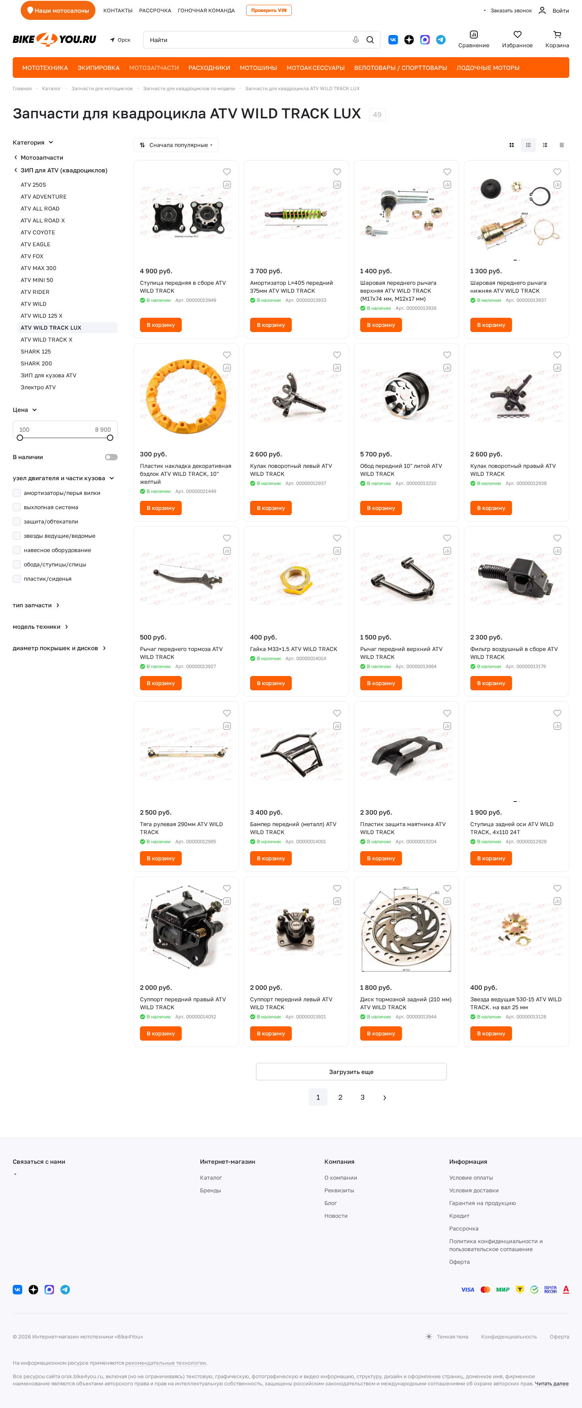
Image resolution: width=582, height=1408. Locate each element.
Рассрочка (464, 1228)
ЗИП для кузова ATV (48, 375)
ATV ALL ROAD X (43, 220)
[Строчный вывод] (545, 145)
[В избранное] (227, 172)
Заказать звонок (511, 10)
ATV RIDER (35, 291)
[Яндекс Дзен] (409, 39)
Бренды (210, 1190)
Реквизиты (339, 1190)
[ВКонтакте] (393, 39)
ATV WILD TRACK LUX (51, 327)
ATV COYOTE (38, 232)
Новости (336, 1215)
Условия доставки (474, 1190)
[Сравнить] (227, 185)
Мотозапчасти (42, 157)
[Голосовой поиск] (356, 40)
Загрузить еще (351, 1071)
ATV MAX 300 (38, 268)
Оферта (459, 1261)
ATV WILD (34, 303)
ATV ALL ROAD (40, 208)
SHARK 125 (36, 351)
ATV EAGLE (35, 244)
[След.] (384, 1097)
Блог (330, 1202)
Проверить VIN (269, 10)
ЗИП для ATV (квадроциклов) (64, 170)
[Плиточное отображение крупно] (511, 145)
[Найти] (370, 39)
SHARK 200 (36, 363)
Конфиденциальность (509, 1336)
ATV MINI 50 (37, 279)
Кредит (459, 1215)
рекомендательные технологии (165, 1363)
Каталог (211, 1177)
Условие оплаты (471, 1177)
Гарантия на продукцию (482, 1202)
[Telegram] (441, 39)
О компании (340, 1177)
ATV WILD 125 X (41, 315)
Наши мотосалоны (62, 10)
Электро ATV (38, 387)
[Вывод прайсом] (561, 145)
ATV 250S (33, 184)
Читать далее (552, 1383)
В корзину (161, 324)
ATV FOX (32, 256)
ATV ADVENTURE (44, 196)
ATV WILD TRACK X (46, 339)
